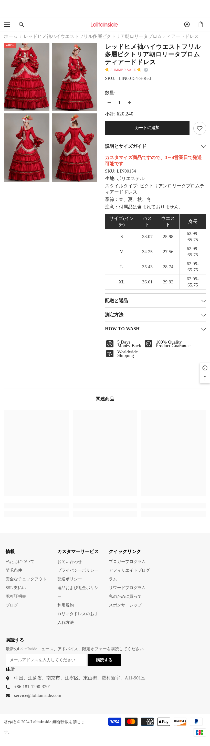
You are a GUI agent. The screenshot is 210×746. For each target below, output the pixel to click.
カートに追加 (147, 127)
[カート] (201, 24)
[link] (36, 505)
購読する (104, 660)
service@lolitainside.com (37, 695)
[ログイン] (187, 24)
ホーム (11, 36)
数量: (110, 92)
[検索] (21, 25)
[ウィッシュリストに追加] (199, 128)
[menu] (7, 24)
